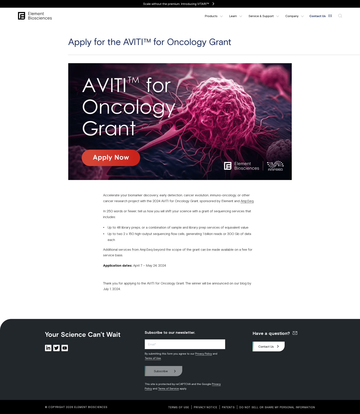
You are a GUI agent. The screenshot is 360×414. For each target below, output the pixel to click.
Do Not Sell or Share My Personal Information (277, 407)
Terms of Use (153, 358)
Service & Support (261, 16)
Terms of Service (168, 388)
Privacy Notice (205, 407)
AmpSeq (247, 201)
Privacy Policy (203, 353)
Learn (233, 16)
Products (211, 16)
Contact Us (266, 346)
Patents (228, 407)
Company (291, 16)
